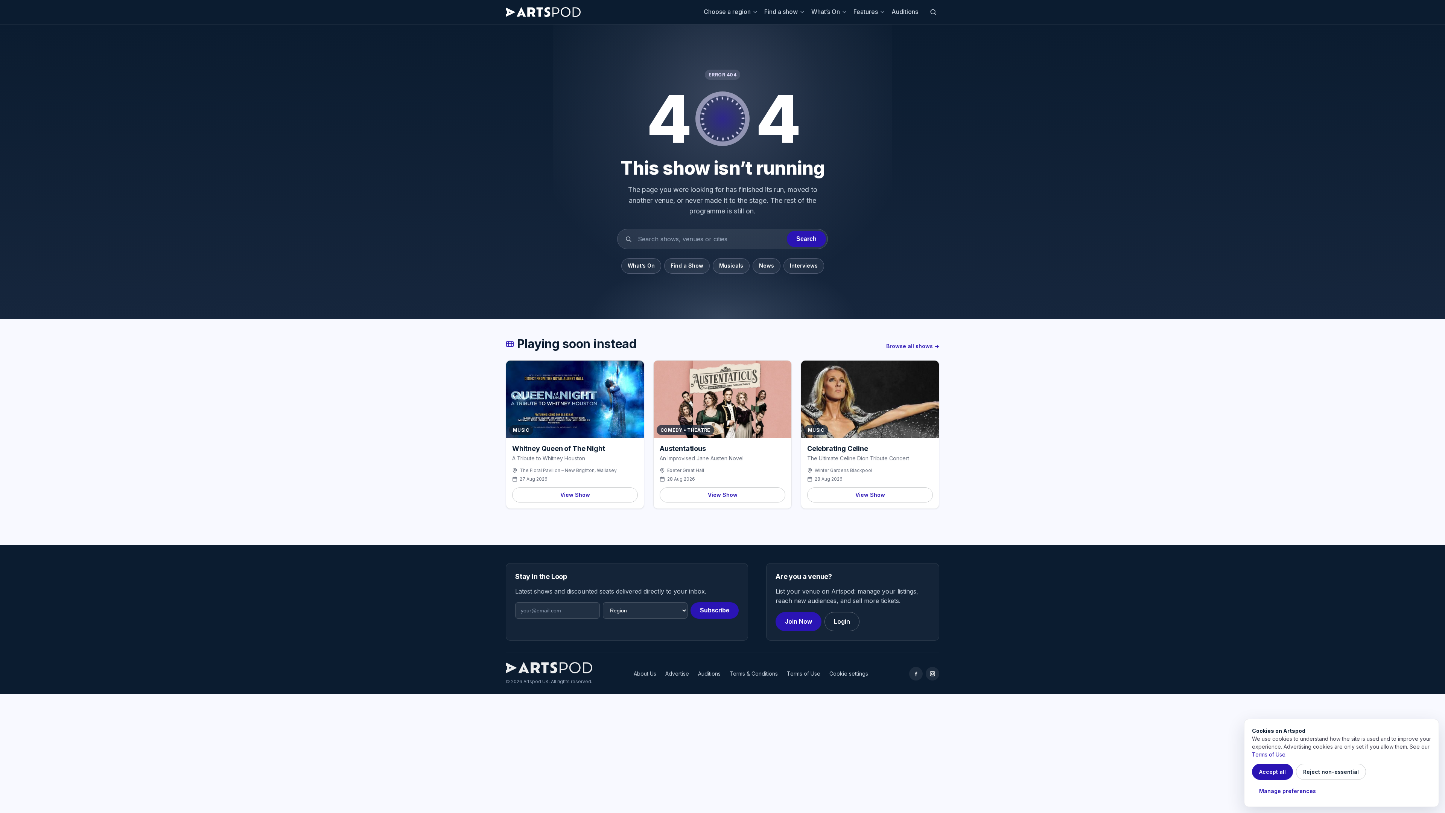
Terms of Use (803, 673)
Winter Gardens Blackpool (843, 470)
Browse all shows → (912, 346)
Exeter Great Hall (685, 470)
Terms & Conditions (754, 673)
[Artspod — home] (543, 12)
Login (842, 621)
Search (806, 239)
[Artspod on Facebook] (916, 674)
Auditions (904, 11)
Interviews (804, 265)
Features (865, 11)
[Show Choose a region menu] (756, 12)
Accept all (1272, 772)
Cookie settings (848, 673)
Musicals (731, 265)
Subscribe (714, 610)
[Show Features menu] (883, 12)
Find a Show (687, 265)
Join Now (798, 621)
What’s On (825, 11)
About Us (645, 673)
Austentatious (683, 448)
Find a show (781, 11)
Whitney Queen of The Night (558, 448)
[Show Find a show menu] (803, 12)
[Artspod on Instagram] (932, 674)
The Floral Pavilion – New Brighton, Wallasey (568, 470)
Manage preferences (1287, 791)
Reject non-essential (1331, 772)
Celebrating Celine (837, 448)
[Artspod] (549, 667)
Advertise (677, 673)
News (766, 265)
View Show (575, 495)
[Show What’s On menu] (845, 12)
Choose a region (727, 11)
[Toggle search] (933, 12)
